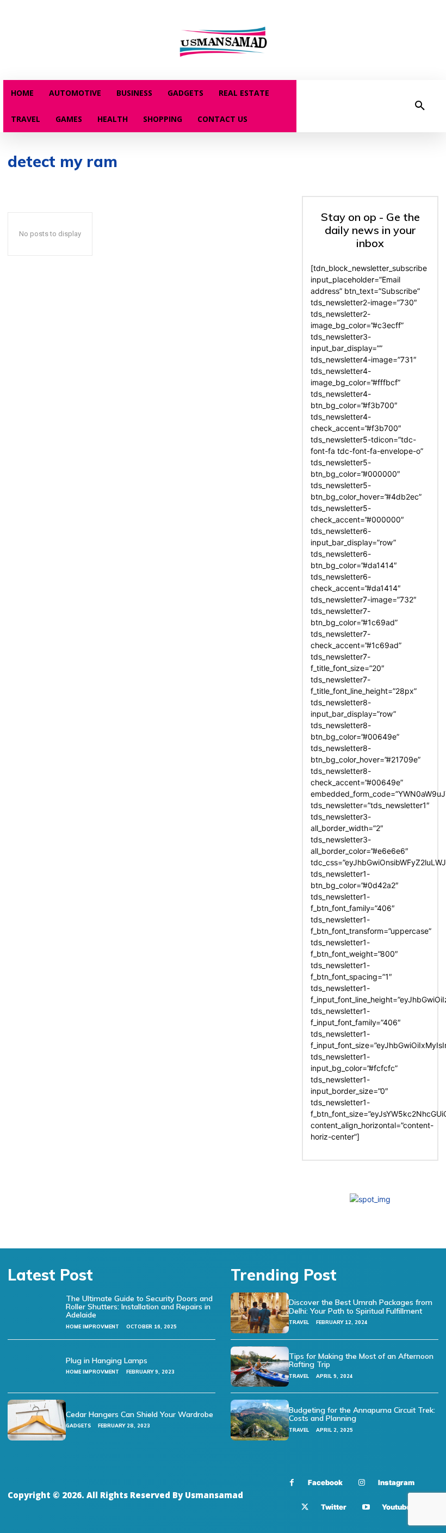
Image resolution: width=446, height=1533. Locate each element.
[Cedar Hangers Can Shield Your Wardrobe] (37, 1420)
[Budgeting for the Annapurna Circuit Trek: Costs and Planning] (260, 1420)
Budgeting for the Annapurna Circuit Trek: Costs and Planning (362, 1414)
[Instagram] (361, 1482)
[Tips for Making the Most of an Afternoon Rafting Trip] (260, 1366)
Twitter (333, 1507)
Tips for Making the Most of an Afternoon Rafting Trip (361, 1360)
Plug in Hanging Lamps (106, 1360)
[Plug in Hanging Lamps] (37, 1366)
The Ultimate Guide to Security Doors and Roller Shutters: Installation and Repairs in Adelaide (139, 1307)
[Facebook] (291, 1482)
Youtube (396, 1507)
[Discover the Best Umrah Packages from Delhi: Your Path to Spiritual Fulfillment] (260, 1312)
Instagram (396, 1482)
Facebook (325, 1482)
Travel (299, 1322)
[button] (420, 106)
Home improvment (92, 1326)
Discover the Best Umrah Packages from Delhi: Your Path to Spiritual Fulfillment (360, 1306)
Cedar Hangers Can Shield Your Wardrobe (139, 1414)
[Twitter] (304, 1507)
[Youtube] (365, 1507)
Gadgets (78, 1426)
